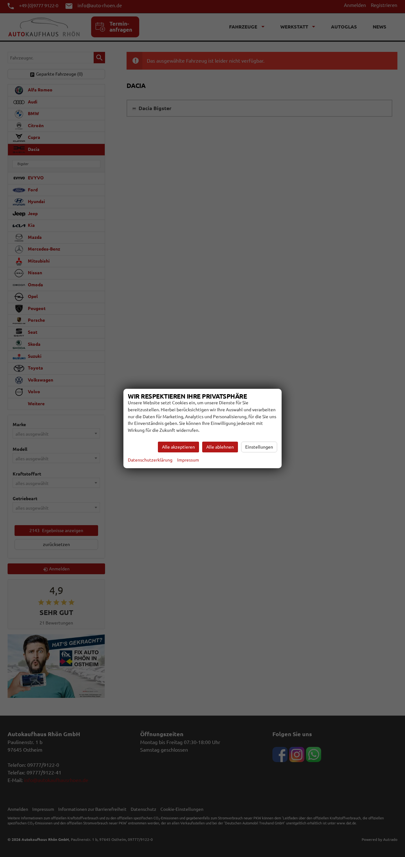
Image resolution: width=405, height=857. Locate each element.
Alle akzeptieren (178, 447)
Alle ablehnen (220, 447)
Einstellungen (259, 447)
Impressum (188, 460)
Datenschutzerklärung (150, 460)
